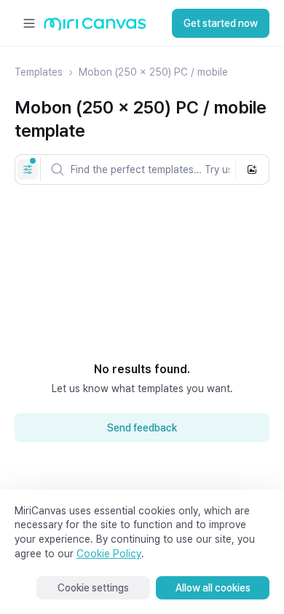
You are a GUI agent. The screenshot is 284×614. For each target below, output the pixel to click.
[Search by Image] (252, 169)
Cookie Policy (108, 553)
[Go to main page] (95, 27)
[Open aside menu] (29, 23)
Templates (39, 72)
